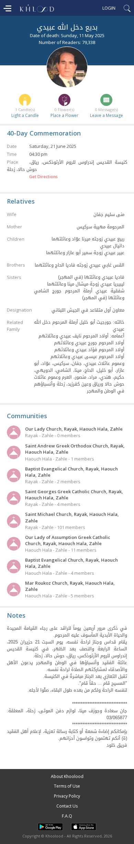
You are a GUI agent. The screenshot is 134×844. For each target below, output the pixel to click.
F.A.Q (67, 816)
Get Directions (43, 177)
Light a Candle (25, 115)
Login (108, 8)
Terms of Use (67, 786)
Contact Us (67, 806)
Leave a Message (106, 115)
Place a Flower (64, 115)
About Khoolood (67, 776)
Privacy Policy (67, 796)
